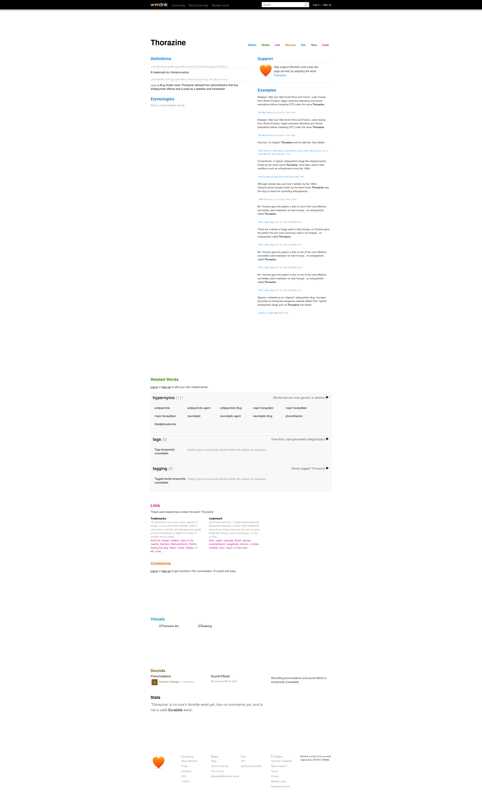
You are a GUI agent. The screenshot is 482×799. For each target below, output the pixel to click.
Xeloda (190, 547)
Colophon (186, 771)
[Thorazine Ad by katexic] (168, 625)
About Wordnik (189, 761)
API (243, 761)
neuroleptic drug (262, 416)
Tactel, (182, 547)
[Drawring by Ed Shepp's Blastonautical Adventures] (205, 625)
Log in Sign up (322, 4)
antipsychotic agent (198, 408)
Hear (314, 45)
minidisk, (214, 547)
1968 (260, 199)
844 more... (243, 547)
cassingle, (229, 540)
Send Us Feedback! (281, 761)
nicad (229, 547)
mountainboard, (218, 544)
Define (252, 45)
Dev (243, 756)
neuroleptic (194, 416)
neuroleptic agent (230, 416)
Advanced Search (280, 786)
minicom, (245, 544)
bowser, (166, 540)
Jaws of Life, (187, 540)
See (303, 45)
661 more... (157, 551)
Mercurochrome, (180, 544)
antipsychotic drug (231, 408)
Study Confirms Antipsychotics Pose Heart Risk (278, 176)
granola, (247, 540)
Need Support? (279, 766)
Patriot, (193, 544)
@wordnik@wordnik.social (225, 776)
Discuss (290, 45)
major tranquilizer (263, 408)
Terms (274, 771)
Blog (213, 761)
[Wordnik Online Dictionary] (159, 4)
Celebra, (175, 540)
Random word (220, 5)
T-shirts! (185, 781)
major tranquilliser (296, 408)
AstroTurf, (156, 540)
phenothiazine (294, 416)
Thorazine (280, 75)
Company (187, 756)
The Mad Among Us (267, 112)
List (277, 45)
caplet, (219, 540)
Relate (266, 45)
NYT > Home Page (266, 222)
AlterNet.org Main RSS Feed (270, 312)
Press (184, 766)
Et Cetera (277, 756)
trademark (215, 518)
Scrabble (175, 709)
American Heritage (169, 681)
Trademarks (158, 518)
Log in (154, 387)
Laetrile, (155, 544)
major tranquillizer (165, 416)
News (214, 756)
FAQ (183, 776)
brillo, (212, 540)
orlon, (222, 547)
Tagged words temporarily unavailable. (170, 480)
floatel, (239, 540)
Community (178, 5)
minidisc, (255, 544)
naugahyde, (233, 544)
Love (325, 45)
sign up (166, 387)
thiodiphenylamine (165, 424)
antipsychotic (162, 408)
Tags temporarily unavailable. (165, 451)
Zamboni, (165, 544)
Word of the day (198, 5)
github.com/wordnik (251, 766)
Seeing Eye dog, (160, 547)
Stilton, (173, 547)
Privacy (275, 776)
